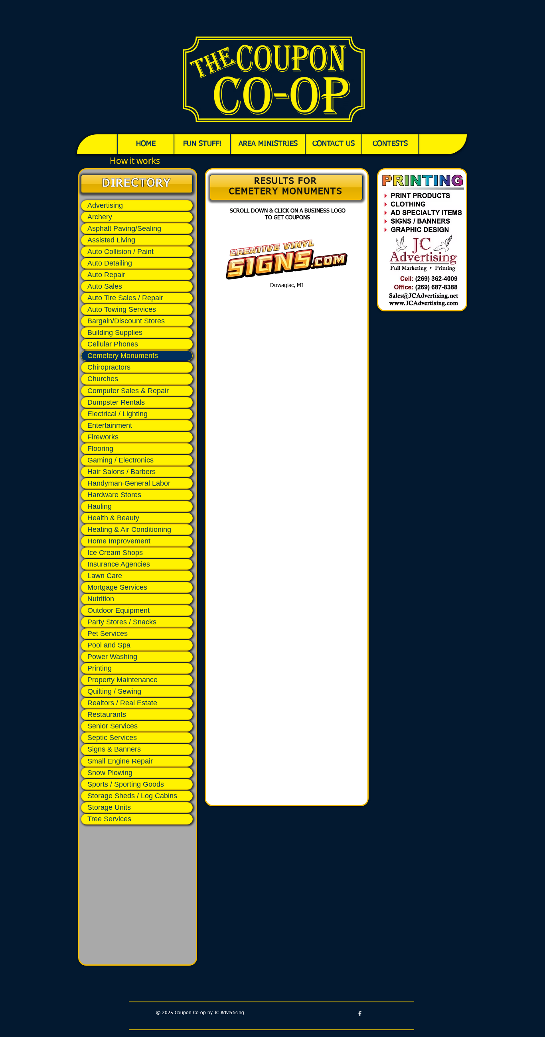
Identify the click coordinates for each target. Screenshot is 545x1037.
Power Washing (112, 657)
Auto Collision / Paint (120, 252)
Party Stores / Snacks (121, 622)
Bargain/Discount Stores (126, 321)
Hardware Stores (114, 495)
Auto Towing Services (121, 309)
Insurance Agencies (118, 564)
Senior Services (112, 726)
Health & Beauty (113, 518)
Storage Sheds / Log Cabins (132, 796)
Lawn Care (104, 576)
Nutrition (100, 599)
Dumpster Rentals (116, 402)
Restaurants (106, 714)
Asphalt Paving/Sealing (124, 228)
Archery (99, 217)
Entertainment (109, 425)
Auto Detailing (109, 263)
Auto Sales (104, 286)
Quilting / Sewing (114, 691)
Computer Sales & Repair (128, 391)
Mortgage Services (117, 587)
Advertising (105, 205)
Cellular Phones (112, 344)
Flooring (100, 449)
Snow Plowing (109, 773)
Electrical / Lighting (117, 414)
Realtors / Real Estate (122, 703)
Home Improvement (118, 541)
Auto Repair (106, 275)
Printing (99, 668)
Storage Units (109, 807)
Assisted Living (111, 240)
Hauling (99, 506)
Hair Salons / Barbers (121, 472)
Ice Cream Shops (115, 553)
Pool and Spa (108, 645)
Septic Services (112, 738)
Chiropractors (108, 367)
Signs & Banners (114, 749)
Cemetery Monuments (122, 356)
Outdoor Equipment (118, 610)
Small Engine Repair (120, 761)
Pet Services (107, 634)
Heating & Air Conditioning (129, 529)
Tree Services (109, 819)
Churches (102, 379)
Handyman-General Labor (128, 483)
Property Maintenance (122, 680)
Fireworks (102, 437)
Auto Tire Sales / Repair (125, 298)
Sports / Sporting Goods (125, 784)
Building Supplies (114, 332)
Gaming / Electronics (120, 460)
